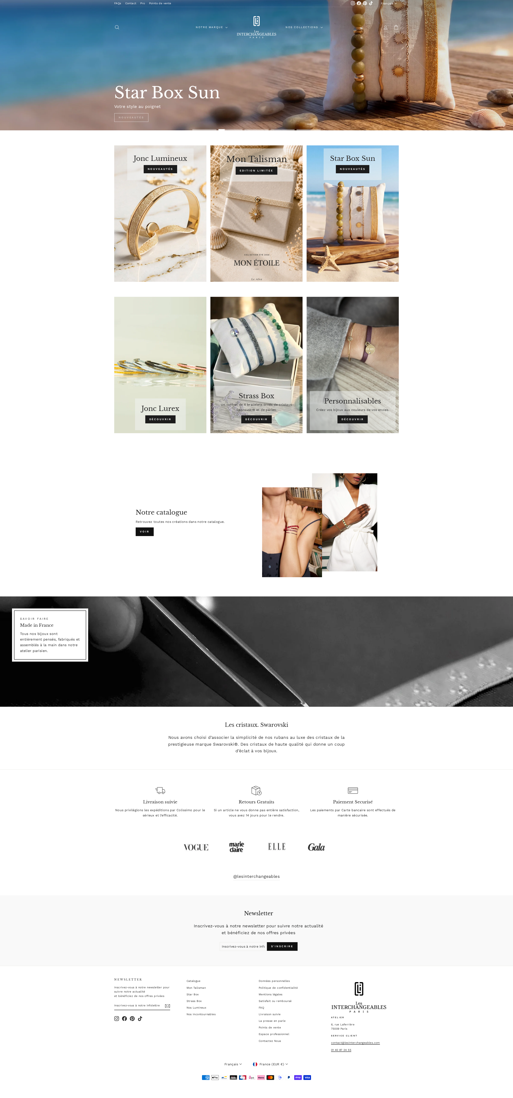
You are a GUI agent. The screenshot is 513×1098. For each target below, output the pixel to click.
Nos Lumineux (196, 1007)
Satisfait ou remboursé (275, 1001)
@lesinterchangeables (256, 876)
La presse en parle (272, 1020)
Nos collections (303, 27)
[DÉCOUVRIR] (160, 365)
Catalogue (194, 980)
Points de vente (160, 3)
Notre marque (210, 27)
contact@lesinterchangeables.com (355, 1042)
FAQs (117, 3)
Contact (130, 3)
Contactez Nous (270, 1040)
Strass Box (194, 1001)
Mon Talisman (196, 987)
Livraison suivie (270, 1014)
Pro (142, 3)
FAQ (261, 1007)
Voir (144, 531)
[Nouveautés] (160, 213)
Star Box (193, 994)
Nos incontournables (201, 1014)
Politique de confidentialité (278, 987)
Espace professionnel (274, 1034)
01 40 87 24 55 (341, 1049)
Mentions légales (270, 994)
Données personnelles (274, 980)
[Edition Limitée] (256, 213)
